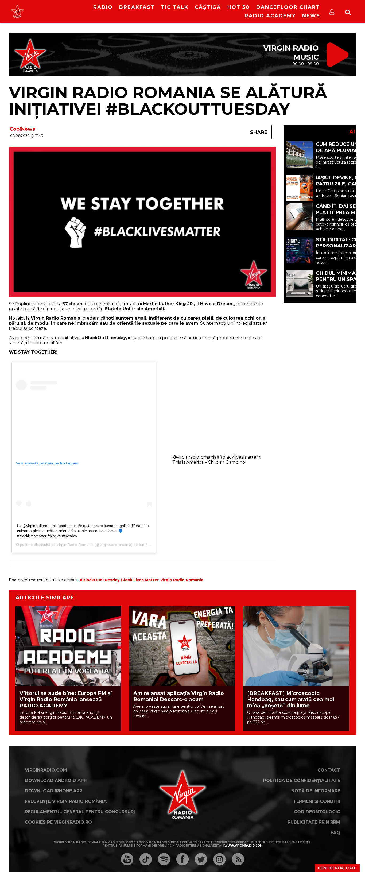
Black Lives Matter (140, 580)
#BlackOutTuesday (99, 580)
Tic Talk (174, 7)
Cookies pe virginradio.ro (58, 822)
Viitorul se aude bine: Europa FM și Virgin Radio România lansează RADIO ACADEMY (66, 699)
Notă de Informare (315, 790)
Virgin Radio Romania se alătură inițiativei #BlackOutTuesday (168, 101)
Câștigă (208, 7)
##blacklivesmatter (237, 457)
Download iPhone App (53, 790)
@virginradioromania (194, 457)
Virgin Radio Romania (75, 544)
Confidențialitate (337, 868)
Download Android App (56, 780)
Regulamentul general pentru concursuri (80, 811)
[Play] (57, 11)
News (311, 16)
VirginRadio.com (46, 770)
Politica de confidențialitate (301, 780)
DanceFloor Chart (288, 7)
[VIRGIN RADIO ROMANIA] (17, 11)
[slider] (67, 12)
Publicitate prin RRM (314, 822)
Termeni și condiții (316, 801)
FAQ (335, 832)
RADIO (103, 7)
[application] (62, 8)
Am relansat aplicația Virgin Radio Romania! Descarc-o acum (178, 696)
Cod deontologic (317, 811)
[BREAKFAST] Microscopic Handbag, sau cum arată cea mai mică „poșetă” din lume (290, 699)
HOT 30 (238, 7)
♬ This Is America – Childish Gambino (217, 460)
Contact (328, 770)
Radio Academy (270, 16)
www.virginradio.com (243, 845)
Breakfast (137, 7)
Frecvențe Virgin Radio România (66, 801)
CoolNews (22, 129)
